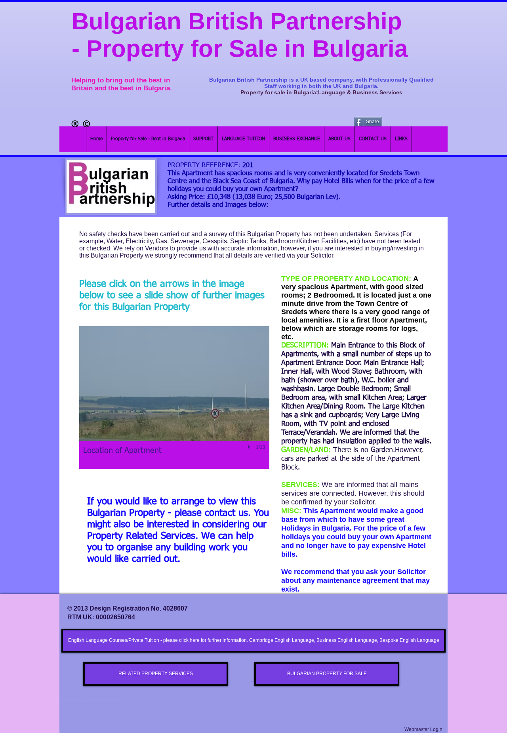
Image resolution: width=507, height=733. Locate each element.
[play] (250, 447)
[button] (174, 397)
